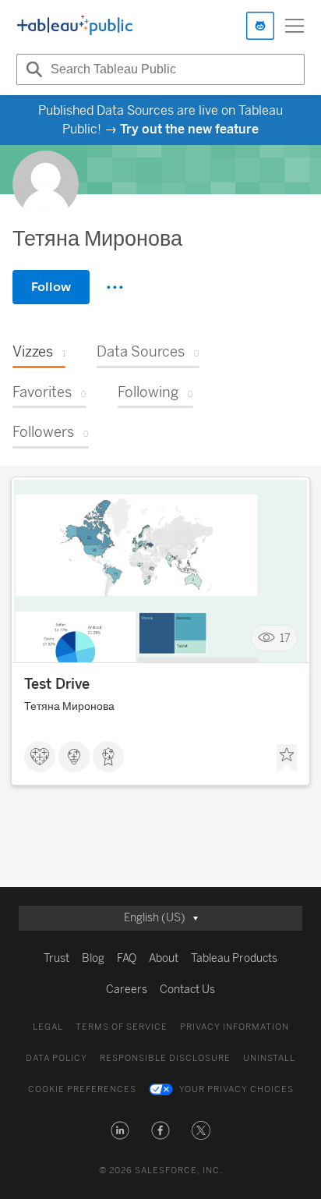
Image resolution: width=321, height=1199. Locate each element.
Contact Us (187, 989)
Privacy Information (234, 1027)
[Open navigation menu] (294, 26)
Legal (48, 1027)
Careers (126, 989)
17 (285, 637)
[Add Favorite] (287, 758)
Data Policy (56, 1058)
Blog (93, 958)
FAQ (126, 958)
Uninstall (269, 1058)
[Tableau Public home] (74, 26)
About (163, 958)
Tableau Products (234, 958)
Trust (56, 958)
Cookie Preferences (82, 1089)
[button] (120, 1130)
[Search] (32, 69)
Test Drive (57, 684)
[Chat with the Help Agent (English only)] (260, 26)
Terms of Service (122, 1027)
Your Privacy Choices (236, 1089)
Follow (51, 286)
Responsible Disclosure (165, 1058)
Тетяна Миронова (69, 706)
